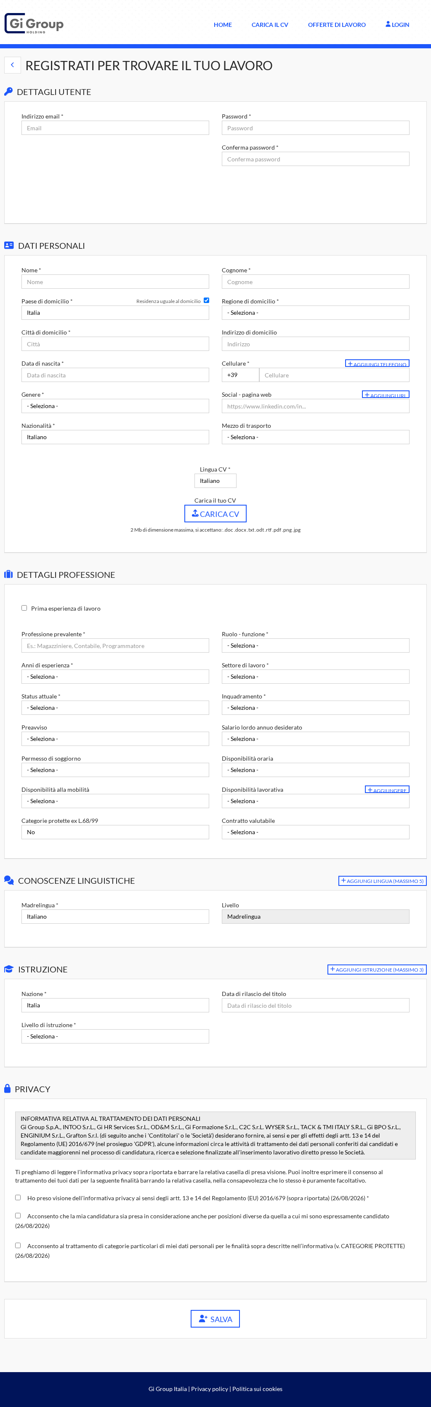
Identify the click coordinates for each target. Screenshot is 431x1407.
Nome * (31, 270)
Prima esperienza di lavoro (66, 608)
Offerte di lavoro (337, 24)
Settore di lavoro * (245, 665)
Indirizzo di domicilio (249, 332)
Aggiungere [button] (389, 790)
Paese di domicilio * (47, 301)
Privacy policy (209, 1388)
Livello (230, 905)
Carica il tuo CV (215, 500)
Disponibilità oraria (247, 758)
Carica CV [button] (219, 514)
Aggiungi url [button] (388, 395)
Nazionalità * (38, 425)
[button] (12, 65)
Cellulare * (236, 363)
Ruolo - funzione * (245, 634)
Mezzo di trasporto (246, 425)
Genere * (32, 394)
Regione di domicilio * (250, 301)
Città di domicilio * (46, 332)
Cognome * (236, 270)
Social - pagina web (246, 394)
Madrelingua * (40, 905)
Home (223, 24)
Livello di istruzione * (48, 1024)
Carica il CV (270, 24)
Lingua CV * (215, 469)
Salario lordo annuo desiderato (262, 727)
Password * (236, 116)
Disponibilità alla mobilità (55, 789)
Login (400, 24)
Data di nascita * (42, 363)
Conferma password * (250, 147)
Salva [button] (220, 1319)
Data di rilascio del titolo (254, 993)
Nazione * (34, 993)
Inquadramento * (244, 696)
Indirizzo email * (42, 116)
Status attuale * (41, 696)
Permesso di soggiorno (51, 758)
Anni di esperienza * (47, 665)
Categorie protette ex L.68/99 (59, 820)
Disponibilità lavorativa (252, 789)
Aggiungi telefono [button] (380, 364)
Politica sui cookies (257, 1388)
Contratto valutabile (248, 820)
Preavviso (34, 727)
